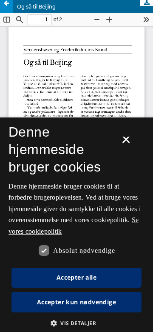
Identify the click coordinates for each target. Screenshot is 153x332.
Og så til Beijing (36, 6)
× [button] (126, 143)
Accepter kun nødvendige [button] (76, 302)
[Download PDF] (146, 3)
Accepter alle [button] (76, 277)
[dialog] (76, 224)
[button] (76, 323)
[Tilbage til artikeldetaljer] (6, 6)
